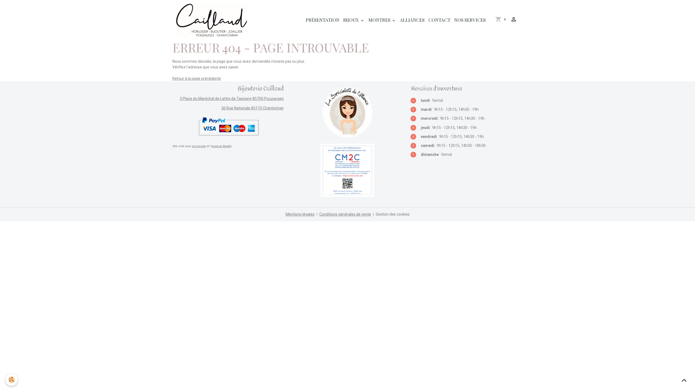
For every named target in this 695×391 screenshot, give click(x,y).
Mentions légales (300, 214)
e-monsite (199, 146)
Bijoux (351, 20)
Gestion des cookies (393, 214)
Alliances (412, 20)
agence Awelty (221, 146)
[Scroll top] (684, 380)
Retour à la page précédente (196, 78)
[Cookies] (11, 380)
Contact (439, 20)
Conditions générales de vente (345, 214)
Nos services (470, 20)
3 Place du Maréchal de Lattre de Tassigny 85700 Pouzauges (232, 98)
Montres (379, 20)
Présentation (322, 20)
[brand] (212, 20)
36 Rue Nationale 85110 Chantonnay (252, 108)
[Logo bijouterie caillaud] (347, 112)
